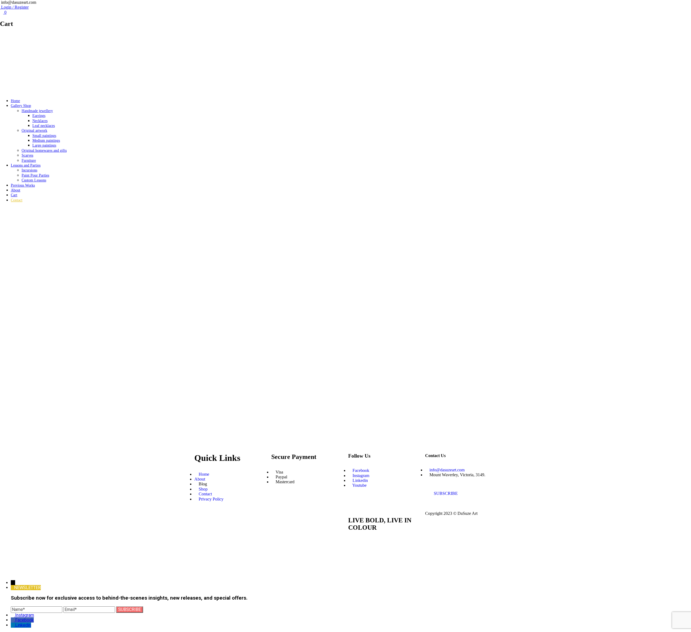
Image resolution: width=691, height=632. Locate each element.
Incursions (29, 170)
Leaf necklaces (43, 126)
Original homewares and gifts (44, 150)
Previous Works (23, 185)
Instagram (24, 615)
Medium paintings (46, 140)
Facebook (24, 620)
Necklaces (40, 121)
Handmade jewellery (37, 111)
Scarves (27, 155)
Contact (16, 200)
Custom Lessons (34, 180)
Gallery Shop (21, 106)
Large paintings (44, 145)
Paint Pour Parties (35, 175)
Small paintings (44, 136)
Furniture (29, 160)
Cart (14, 195)
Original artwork (34, 131)
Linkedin (23, 625)
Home (15, 101)
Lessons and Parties (25, 165)
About (15, 190)
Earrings (38, 116)
